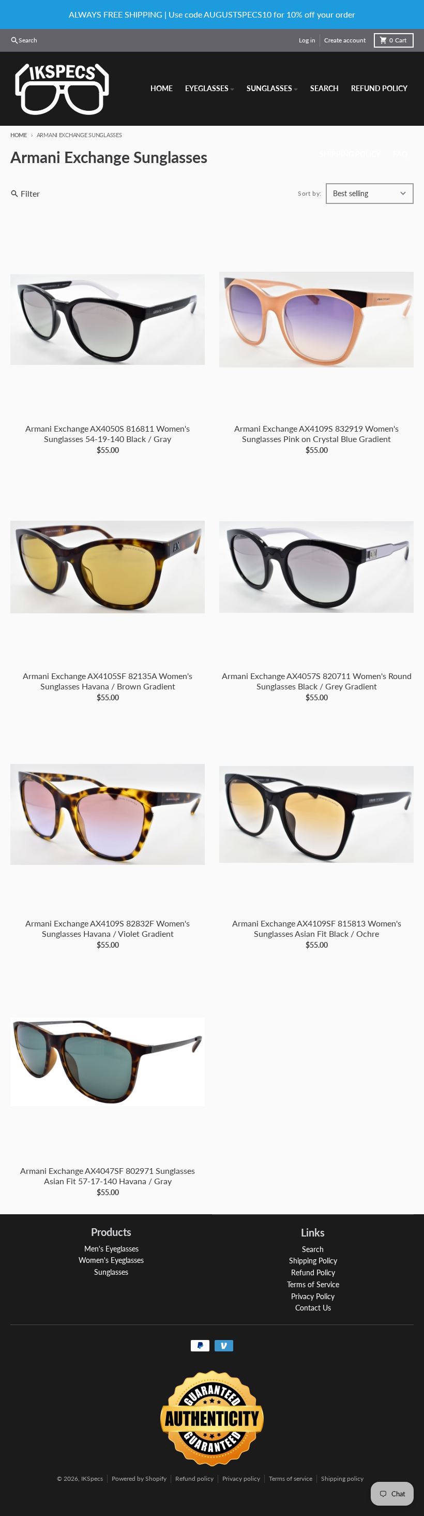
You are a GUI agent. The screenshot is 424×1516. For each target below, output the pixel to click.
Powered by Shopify (139, 1478)
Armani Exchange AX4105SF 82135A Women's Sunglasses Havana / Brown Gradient (107, 681)
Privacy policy (241, 1478)
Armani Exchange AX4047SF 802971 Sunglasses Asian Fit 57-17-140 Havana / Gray (107, 1176)
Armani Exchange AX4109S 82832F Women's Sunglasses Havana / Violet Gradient (107, 928)
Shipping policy (342, 1478)
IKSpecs (92, 1478)
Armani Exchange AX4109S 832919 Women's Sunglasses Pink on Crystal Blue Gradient (316, 433)
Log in (307, 40)
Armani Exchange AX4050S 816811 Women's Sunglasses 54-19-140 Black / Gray (107, 433)
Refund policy (194, 1478)
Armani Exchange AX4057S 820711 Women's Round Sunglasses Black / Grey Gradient (317, 681)
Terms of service (290, 1478)
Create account (345, 40)
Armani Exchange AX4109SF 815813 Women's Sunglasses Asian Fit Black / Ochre (316, 928)
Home (18, 134)
